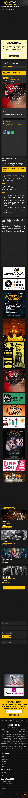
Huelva (11, 738)
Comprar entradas (14, 118)
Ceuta (2, 734)
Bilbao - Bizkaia (17, 731)
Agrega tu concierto (7, 642)
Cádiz (7, 733)
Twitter (4, 774)
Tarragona (4, 746)
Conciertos (3, 9)
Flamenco (4, 759)
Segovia (15, 745)
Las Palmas (11, 740)
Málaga (9, 741)
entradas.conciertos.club (14, 6)
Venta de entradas (7, 783)
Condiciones (7, 121)
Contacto (4, 788)
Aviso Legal (5, 786)
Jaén (19, 738)
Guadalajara (5, 738)
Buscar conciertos (7, 623)
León (16, 740)
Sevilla (19, 745)
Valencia (23, 746)
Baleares (3, 731)
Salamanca (9, 745)
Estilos (4, 628)
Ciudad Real (8, 734)
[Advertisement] (14, 25)
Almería (9, 729)
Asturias (14, 729)
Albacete (22, 728)
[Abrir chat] (25, 795)
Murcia (18, 741)
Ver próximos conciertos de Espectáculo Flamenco (11, 73)
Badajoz (23, 729)
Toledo (19, 746)
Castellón (24, 733)
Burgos (24, 731)
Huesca (15, 738)
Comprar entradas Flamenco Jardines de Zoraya (13, 169)
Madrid (4, 741)
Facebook (4, 772)
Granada (23, 736)
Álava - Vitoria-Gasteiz (14, 728)
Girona (18, 736)
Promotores (5, 765)
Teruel (14, 746)
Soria (23, 745)
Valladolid (8, 748)
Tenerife (10, 746)
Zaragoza (19, 748)
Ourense (12, 743)
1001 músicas (7, 636)
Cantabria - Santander (15, 733)
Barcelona (9, 731)
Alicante (4, 729)
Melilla (13, 741)
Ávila (19, 729)
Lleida (19, 740)
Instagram (5, 776)
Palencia (17, 743)
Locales (4, 761)
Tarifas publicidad (7, 785)
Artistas (4, 763)
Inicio (3, 756)
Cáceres (3, 733)
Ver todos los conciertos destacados (14, 588)
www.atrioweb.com (14, 795)
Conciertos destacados (9, 508)
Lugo (23, 740)
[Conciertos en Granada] (10, 3)
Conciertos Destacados (5, 6)
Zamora (14, 748)
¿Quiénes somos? (6, 781)
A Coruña (5, 728)
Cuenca (19, 734)
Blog (3, 766)
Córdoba (14, 734)
